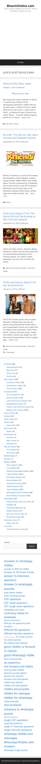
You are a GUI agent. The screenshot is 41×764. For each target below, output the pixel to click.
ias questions (12, 662)
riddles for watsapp (17, 693)
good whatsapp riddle (19, 655)
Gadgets (10, 505)
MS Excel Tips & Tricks (15, 514)
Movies (8, 202)
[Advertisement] (20, 37)
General (7, 416)
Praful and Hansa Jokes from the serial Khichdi (19, 284)
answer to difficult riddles (16, 569)
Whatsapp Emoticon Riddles (18, 493)
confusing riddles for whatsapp (16, 615)
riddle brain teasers (13, 682)
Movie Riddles (12, 480)
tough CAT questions (16, 720)
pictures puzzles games (15, 673)
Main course (11, 441)
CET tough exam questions (19, 606)
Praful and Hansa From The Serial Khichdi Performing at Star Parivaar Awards (19, 216)
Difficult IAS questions (17, 629)
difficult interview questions (19, 633)
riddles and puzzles (16, 689)
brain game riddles (13, 592)
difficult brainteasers (12, 620)
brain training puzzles (14, 595)
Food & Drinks (9, 413)
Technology (8, 499)
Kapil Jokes (11, 523)
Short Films (11, 425)
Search (7, 542)
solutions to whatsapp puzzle (19, 711)
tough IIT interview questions (19, 726)
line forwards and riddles (18, 666)
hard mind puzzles (13, 659)
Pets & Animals (10, 447)
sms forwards (12, 705)
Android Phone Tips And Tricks (19, 502)
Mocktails (10, 444)
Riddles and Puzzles (15, 410)
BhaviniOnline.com (20, 6)
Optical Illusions (13, 486)
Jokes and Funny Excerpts (15, 268)
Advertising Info (13, 367)
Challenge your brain (14, 610)
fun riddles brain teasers (16, 643)
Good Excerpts (12, 398)
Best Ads (10, 370)
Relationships (9, 456)
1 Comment (9, 352)
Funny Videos (12, 389)
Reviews (7, 459)
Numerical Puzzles (14, 483)
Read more (26, 117)
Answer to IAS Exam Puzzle (19, 572)
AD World (7, 364)
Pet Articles (11, 450)
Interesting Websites (15, 508)
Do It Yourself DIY (13, 395)
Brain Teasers (12, 465)
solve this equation (11, 717)
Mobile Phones (12, 511)
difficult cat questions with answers (17, 625)
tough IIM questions (13, 723)
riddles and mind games (15, 685)
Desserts (10, 437)
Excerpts (7, 392)
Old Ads (10, 376)
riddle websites (11, 701)
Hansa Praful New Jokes (17, 83)
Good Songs (9, 419)
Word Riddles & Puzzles (16, 496)
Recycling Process (14, 517)
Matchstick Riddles (14, 477)
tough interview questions (18, 730)
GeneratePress (34, 761)
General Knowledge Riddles (18, 471)
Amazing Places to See (16, 529)
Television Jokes (11, 124)
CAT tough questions (15, 602)
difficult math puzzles (9, 637)
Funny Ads (11, 373)
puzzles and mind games (16, 679)
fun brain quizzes (12, 640)
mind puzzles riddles (14, 670)
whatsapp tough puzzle (15, 750)
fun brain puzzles (24, 636)
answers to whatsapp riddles (18, 563)
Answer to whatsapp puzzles (18, 586)
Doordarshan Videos (15, 386)
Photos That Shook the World (18, 407)
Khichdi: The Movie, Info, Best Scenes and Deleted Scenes (20, 136)
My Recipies (9, 434)
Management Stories (15, 404)
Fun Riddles (11, 468)
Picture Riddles (13, 490)
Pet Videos (11, 453)
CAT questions (12, 599)
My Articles (8, 428)
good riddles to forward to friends (19, 649)
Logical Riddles (13, 474)
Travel (6, 526)
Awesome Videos (13, 382)
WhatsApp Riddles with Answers (19, 744)
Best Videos (9, 379)
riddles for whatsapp (18, 697)
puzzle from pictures (14, 676)
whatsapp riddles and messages (18, 736)
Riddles (7, 462)
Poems (9, 431)
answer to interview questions (16, 578)
